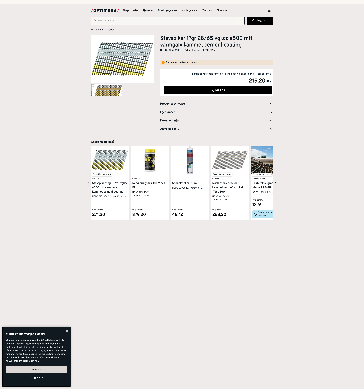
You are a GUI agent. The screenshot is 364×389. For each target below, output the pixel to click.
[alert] (216, 62)
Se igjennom (36, 377)
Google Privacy (18, 357)
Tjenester (148, 10)
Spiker (110, 29)
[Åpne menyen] (269, 10)
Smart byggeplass (167, 10)
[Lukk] (67, 331)
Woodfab (207, 10)
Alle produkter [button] (130, 10)
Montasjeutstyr (190, 10)
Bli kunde (222, 10)
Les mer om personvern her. (24, 361)
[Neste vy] (88, 183)
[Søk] (94, 21)
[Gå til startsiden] (105, 10)
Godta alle (36, 369)
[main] (36, 357)
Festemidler (97, 29)
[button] (216, 104)
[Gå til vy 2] (106, 90)
